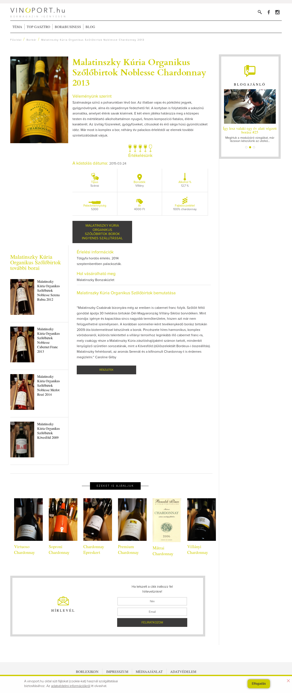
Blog (90, 26)
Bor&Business (68, 26)
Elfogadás (259, 684)
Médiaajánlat (149, 671)
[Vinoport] (277, 12)
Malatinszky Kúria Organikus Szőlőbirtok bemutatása (126, 293)
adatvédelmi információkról (70, 686)
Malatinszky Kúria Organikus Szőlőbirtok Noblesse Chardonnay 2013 (139, 72)
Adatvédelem (183, 671)
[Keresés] (259, 12)
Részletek (106, 370)
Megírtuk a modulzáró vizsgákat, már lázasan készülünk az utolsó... (250, 134)
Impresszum (117, 671)
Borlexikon (87, 671)
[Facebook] (268, 12)
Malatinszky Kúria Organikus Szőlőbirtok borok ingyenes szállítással (102, 232)
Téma (17, 26)
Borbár (32, 40)
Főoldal (16, 40)
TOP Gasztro (38, 26)
